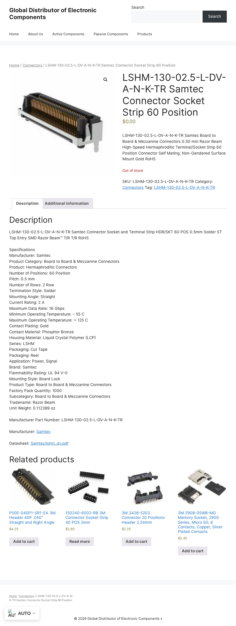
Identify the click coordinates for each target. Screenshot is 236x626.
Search (137, 7)
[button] (105, 80)
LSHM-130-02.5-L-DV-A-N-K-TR (184, 187)
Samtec (43, 431)
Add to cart (24, 541)
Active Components (68, 34)
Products (144, 34)
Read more (79, 541)
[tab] (27, 203)
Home (14, 34)
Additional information (67, 203)
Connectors (32, 65)
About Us (35, 34)
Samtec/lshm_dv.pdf (49, 443)
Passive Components (111, 34)
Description (27, 203)
